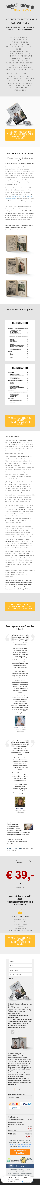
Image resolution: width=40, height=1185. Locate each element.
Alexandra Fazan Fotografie (20, 730)
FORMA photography (18, 196)
